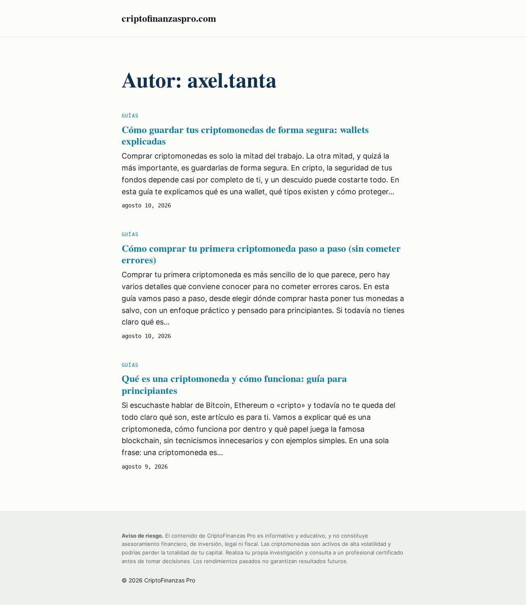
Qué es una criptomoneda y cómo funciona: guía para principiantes (234, 384)
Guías (130, 116)
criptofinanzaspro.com (169, 18)
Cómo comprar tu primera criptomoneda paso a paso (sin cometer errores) (261, 254)
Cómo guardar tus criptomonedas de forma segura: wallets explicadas (245, 135)
